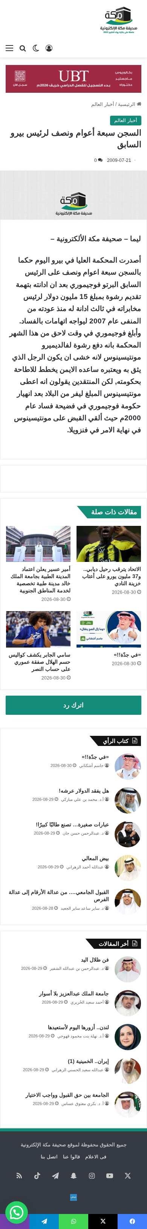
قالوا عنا (71, 1157)
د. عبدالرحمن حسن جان (83, 833)
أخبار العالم (102, 104)
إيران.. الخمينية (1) (88, 1061)
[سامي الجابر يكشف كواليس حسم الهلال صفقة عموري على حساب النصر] (38, 629)
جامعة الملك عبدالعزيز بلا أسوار (74, 993)
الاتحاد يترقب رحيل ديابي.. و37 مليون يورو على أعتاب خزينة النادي (111, 576)
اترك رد (73, 705)
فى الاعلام (95, 1157)
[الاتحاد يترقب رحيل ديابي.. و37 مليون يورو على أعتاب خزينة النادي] (109, 544)
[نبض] (73, 1197)
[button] (16, 1212)
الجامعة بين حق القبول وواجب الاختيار (67, 1095)
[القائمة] (9, 48)
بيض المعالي (95, 858)
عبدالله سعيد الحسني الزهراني (78, 1069)
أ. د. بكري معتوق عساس (82, 1103)
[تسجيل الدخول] (49, 48)
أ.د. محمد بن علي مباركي (82, 799)
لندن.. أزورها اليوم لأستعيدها (78, 1027)
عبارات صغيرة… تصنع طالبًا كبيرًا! (72, 824)
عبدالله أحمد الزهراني (85, 867)
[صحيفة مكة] (118, 20)
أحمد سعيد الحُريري (87, 1002)
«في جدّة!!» (127, 655)
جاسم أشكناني (91, 765)
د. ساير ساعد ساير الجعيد (82, 908)
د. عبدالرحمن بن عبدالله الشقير (77, 968)
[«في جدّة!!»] (109, 629)
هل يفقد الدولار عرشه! (84, 791)
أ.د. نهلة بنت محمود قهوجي (80, 1036)
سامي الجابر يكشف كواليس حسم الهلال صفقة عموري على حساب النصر (39, 662)
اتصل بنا (49, 1157)
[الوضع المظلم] (36, 48)
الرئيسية (127, 104)
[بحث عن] (22, 48)
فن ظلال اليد (95, 960)
